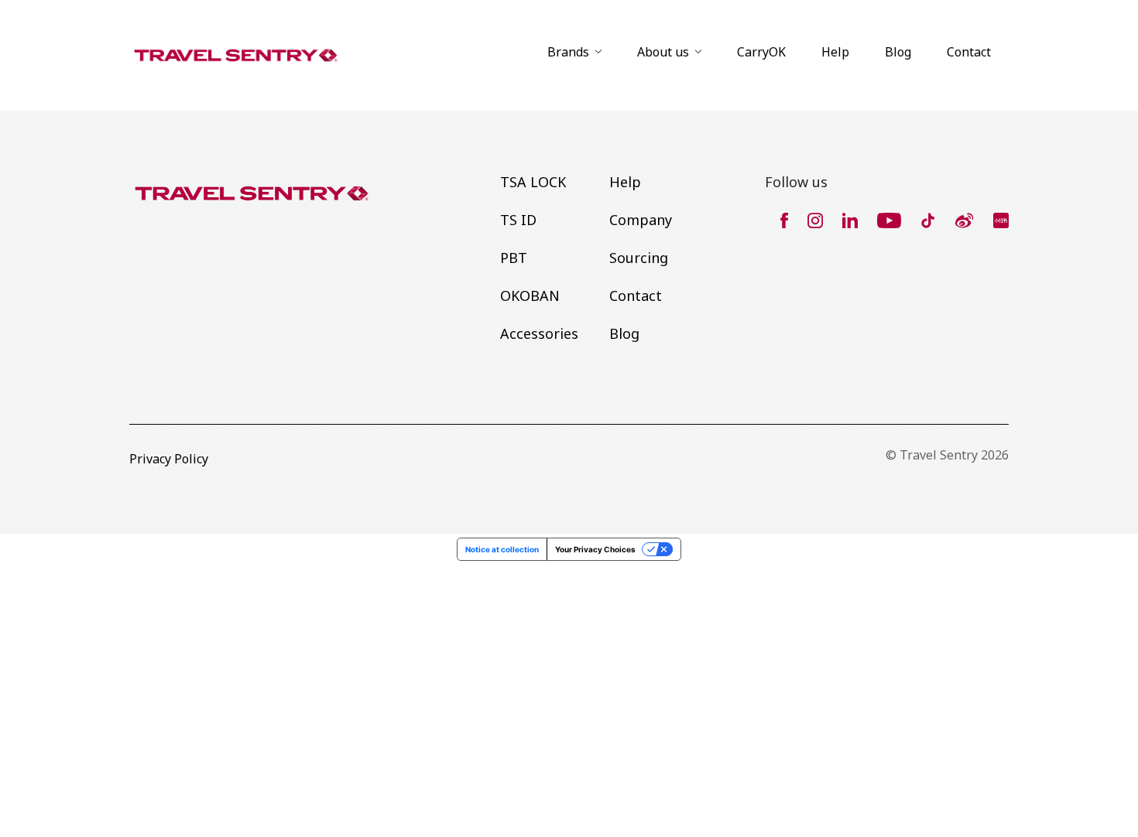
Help (835, 51)
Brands (568, 51)
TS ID (518, 219)
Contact (969, 51)
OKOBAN (530, 295)
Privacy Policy (168, 458)
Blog (898, 51)
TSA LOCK (533, 182)
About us (663, 51)
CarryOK (761, 51)
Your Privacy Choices (595, 549)
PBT (513, 257)
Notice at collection (502, 549)
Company (640, 219)
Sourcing (638, 257)
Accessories (539, 333)
